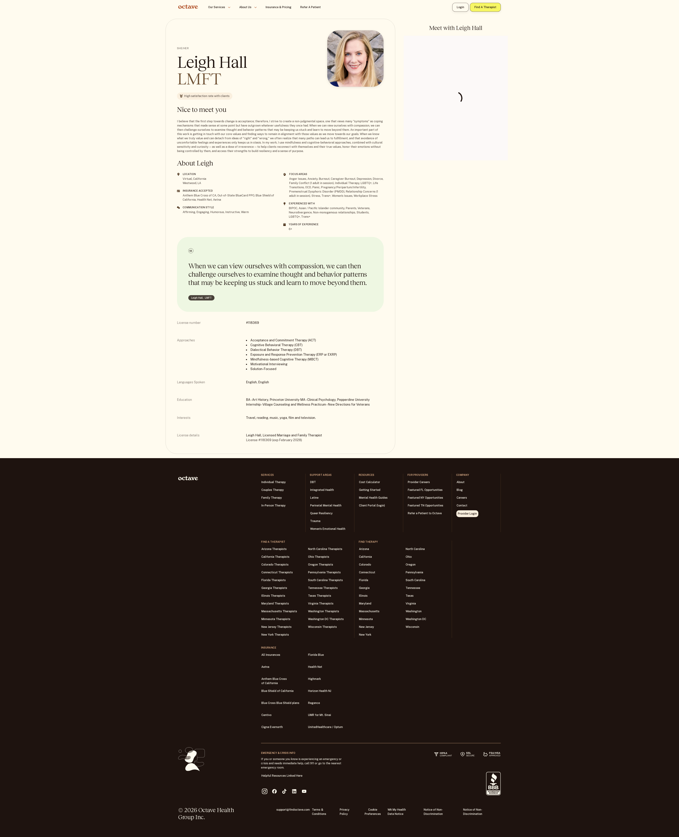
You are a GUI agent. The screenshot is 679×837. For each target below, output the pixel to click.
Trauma (315, 521)
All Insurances (270, 655)
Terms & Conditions (319, 812)
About (461, 482)
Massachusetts (369, 611)
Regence (314, 703)
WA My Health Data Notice (397, 812)
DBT (313, 482)
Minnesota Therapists (275, 619)
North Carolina (415, 549)
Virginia (411, 603)
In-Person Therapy (273, 505)
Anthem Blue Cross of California (274, 681)
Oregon (411, 564)
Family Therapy (271, 497)
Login (460, 7)
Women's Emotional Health (327, 529)
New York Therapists (275, 634)
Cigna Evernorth (272, 727)
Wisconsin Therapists (322, 627)
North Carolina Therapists (325, 549)
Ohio (409, 556)
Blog (460, 490)
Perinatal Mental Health (325, 505)
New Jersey (366, 627)
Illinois (363, 595)
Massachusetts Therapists (279, 611)
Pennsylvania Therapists (324, 572)
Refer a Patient (310, 7)
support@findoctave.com (293, 809)
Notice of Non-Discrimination (433, 812)
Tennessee (413, 588)
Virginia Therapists (320, 603)
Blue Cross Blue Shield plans (280, 703)
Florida (363, 580)
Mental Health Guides (373, 497)
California (365, 556)
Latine (314, 497)
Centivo (266, 715)
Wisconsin (412, 627)
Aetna (265, 667)
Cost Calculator (369, 482)
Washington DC (416, 619)
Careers (462, 497)
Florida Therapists (273, 580)
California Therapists (275, 556)
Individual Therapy (273, 482)
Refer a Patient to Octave (425, 513)
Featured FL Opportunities (425, 490)
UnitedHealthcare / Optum (325, 727)
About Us (245, 7)
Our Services (216, 7)
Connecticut (367, 572)
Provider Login (467, 513)
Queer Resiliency (321, 513)
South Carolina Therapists (325, 580)
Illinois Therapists (273, 595)
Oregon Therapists (320, 564)
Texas (410, 595)
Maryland (365, 603)
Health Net (315, 667)
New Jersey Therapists (276, 627)
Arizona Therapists (274, 549)
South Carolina (415, 580)
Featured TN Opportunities (425, 505)
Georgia (364, 588)
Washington (414, 611)
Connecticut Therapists (277, 572)
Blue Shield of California (277, 691)
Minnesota (366, 619)
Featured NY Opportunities (425, 497)
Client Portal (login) (372, 505)
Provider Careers (419, 482)
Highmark (314, 679)
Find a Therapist (485, 7)
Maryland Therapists (275, 603)
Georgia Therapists (274, 588)
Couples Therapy (272, 490)
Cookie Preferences (373, 812)
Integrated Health (322, 490)
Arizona (364, 549)
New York (365, 634)
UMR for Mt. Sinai (319, 715)
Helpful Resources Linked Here (281, 775)
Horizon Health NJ (319, 691)
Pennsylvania (414, 572)
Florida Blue (316, 655)
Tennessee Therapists (323, 588)
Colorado (365, 564)
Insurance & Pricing (278, 7)
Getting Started (369, 490)
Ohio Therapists (318, 556)
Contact (462, 505)
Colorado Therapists (275, 564)
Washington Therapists (323, 611)
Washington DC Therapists (326, 619)
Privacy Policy (344, 812)
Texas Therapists (319, 595)
